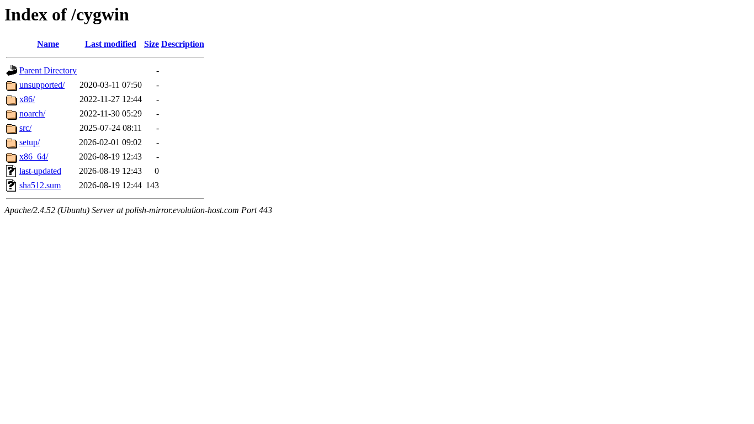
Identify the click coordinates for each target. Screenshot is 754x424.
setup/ (29, 142)
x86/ (27, 99)
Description (182, 44)
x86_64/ (33, 156)
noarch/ (32, 113)
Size (151, 44)
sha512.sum (40, 185)
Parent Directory (48, 70)
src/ (25, 127)
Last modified (110, 44)
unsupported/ (42, 84)
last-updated (40, 171)
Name (48, 44)
